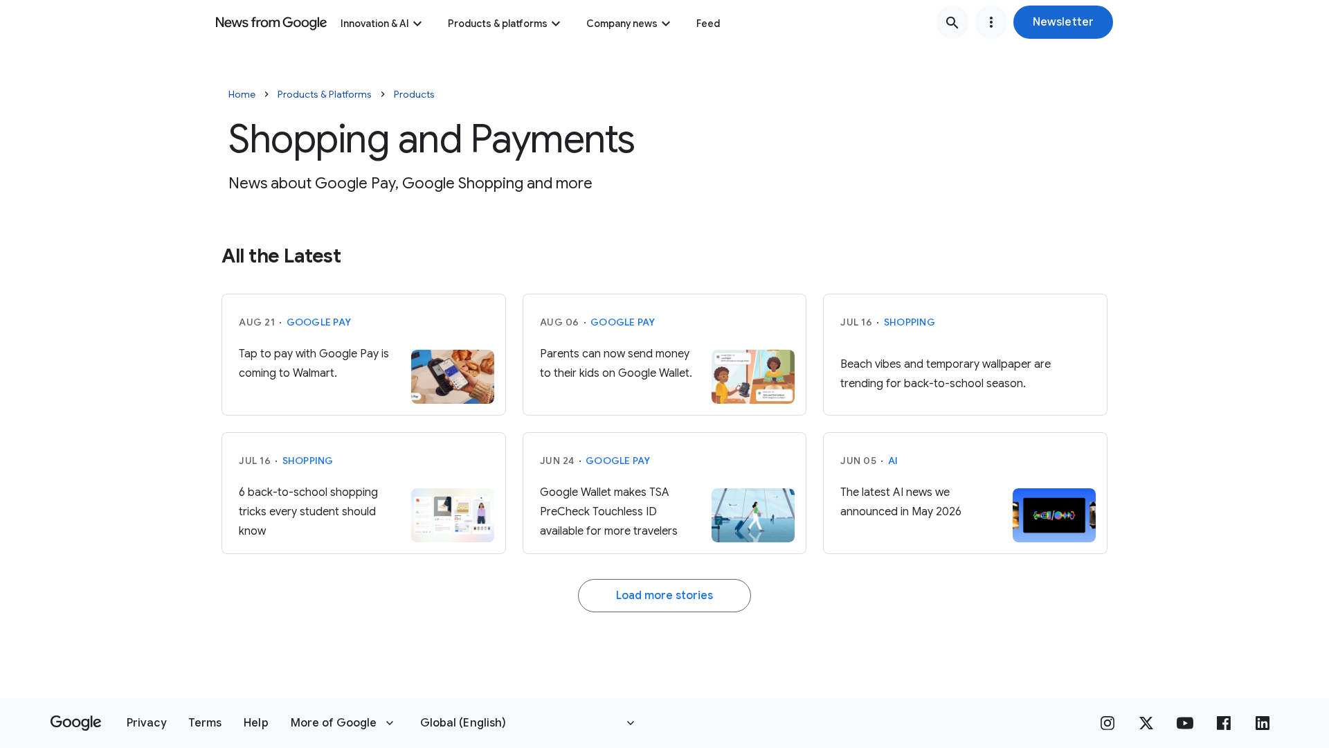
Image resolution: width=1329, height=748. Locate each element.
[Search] (952, 22)
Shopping (909, 322)
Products (414, 94)
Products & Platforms (325, 94)
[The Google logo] (76, 723)
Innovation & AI (375, 23)
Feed (708, 23)
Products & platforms (498, 23)
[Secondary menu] (991, 22)
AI (893, 460)
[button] (1063, 22)
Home (241, 94)
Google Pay (319, 322)
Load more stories (664, 596)
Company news (622, 23)
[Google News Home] (271, 22)
